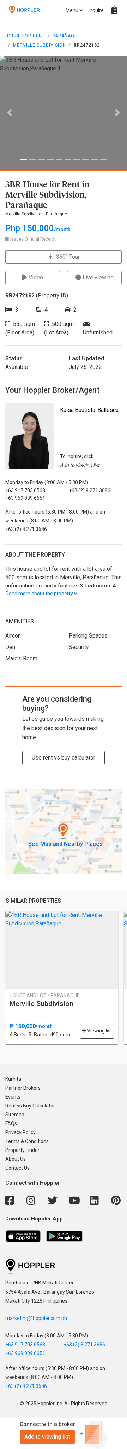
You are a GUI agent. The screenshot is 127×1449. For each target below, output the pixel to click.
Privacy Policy (20, 1132)
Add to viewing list (47, 1436)
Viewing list (99, 1031)
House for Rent (25, 35)
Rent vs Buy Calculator (30, 1106)
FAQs (11, 1123)
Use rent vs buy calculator (63, 757)
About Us (15, 1159)
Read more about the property (40, 593)
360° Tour (66, 256)
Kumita (13, 1079)
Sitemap (14, 1114)
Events (12, 1097)
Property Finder (22, 1150)
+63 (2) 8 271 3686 (84, 1344)
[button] (9, 113)
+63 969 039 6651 (25, 1353)
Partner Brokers (23, 1088)
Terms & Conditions (27, 1141)
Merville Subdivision (39, 45)
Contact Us (17, 1168)
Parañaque (66, 35)
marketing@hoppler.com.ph (36, 1318)
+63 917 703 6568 (25, 1344)
